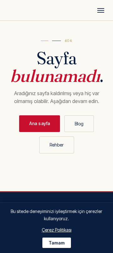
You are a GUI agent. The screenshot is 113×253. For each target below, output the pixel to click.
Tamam (57, 242)
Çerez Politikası (57, 230)
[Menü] (101, 10)
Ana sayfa (39, 123)
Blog (79, 123)
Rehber (57, 144)
